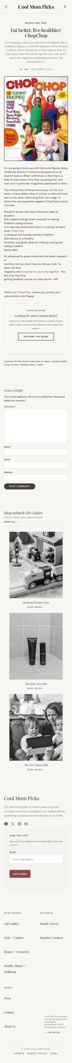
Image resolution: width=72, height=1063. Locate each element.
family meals (29, 361)
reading (23, 364)
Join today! (20, 874)
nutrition (14, 364)
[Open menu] (6, 7)
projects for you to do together (40, 271)
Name (8, 446)
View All (11, 521)
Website (8, 472)
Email (7, 459)
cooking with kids (13, 361)
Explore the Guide (39, 338)
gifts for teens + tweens (47, 361)
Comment (10, 406)
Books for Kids (36, 23)
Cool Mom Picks (36, 6)
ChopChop (17, 231)
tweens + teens (35, 364)
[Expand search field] (65, 7)
